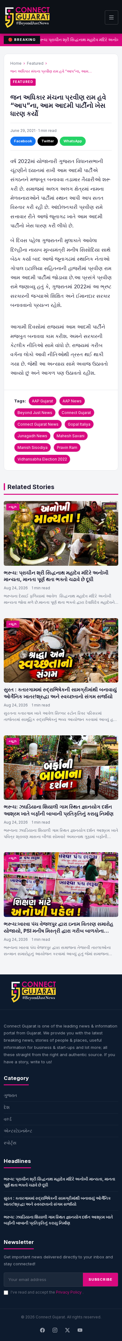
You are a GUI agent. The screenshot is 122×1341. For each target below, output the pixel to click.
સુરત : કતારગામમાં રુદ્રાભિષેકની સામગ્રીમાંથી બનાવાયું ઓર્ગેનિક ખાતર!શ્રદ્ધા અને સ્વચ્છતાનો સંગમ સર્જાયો (60, 693)
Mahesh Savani (70, 435)
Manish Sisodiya (33, 447)
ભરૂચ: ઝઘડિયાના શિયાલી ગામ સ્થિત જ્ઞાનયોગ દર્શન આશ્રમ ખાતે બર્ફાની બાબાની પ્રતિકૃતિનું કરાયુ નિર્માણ (59, 810)
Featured (35, 63)
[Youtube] (79, 1330)
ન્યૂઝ (13, 507)
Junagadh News (32, 435)
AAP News (72, 401)
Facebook (23, 141)
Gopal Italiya (79, 424)
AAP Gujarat (42, 401)
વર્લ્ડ (8, 1119)
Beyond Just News (35, 412)
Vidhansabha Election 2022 (42, 459)
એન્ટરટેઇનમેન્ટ (18, 1130)
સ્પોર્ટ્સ (10, 1142)
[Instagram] (54, 1330)
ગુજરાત (10, 1095)
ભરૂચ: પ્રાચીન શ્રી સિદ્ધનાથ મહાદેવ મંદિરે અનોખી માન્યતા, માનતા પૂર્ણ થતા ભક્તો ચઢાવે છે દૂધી (56, 576)
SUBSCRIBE (100, 1279)
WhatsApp (73, 141)
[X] (67, 1330)
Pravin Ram (67, 447)
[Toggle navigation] (111, 17)
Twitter (47, 141)
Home (16, 63)
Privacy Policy (69, 1292)
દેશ (7, 1107)
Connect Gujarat (76, 412)
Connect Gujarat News (38, 424)
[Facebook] (42, 1330)
